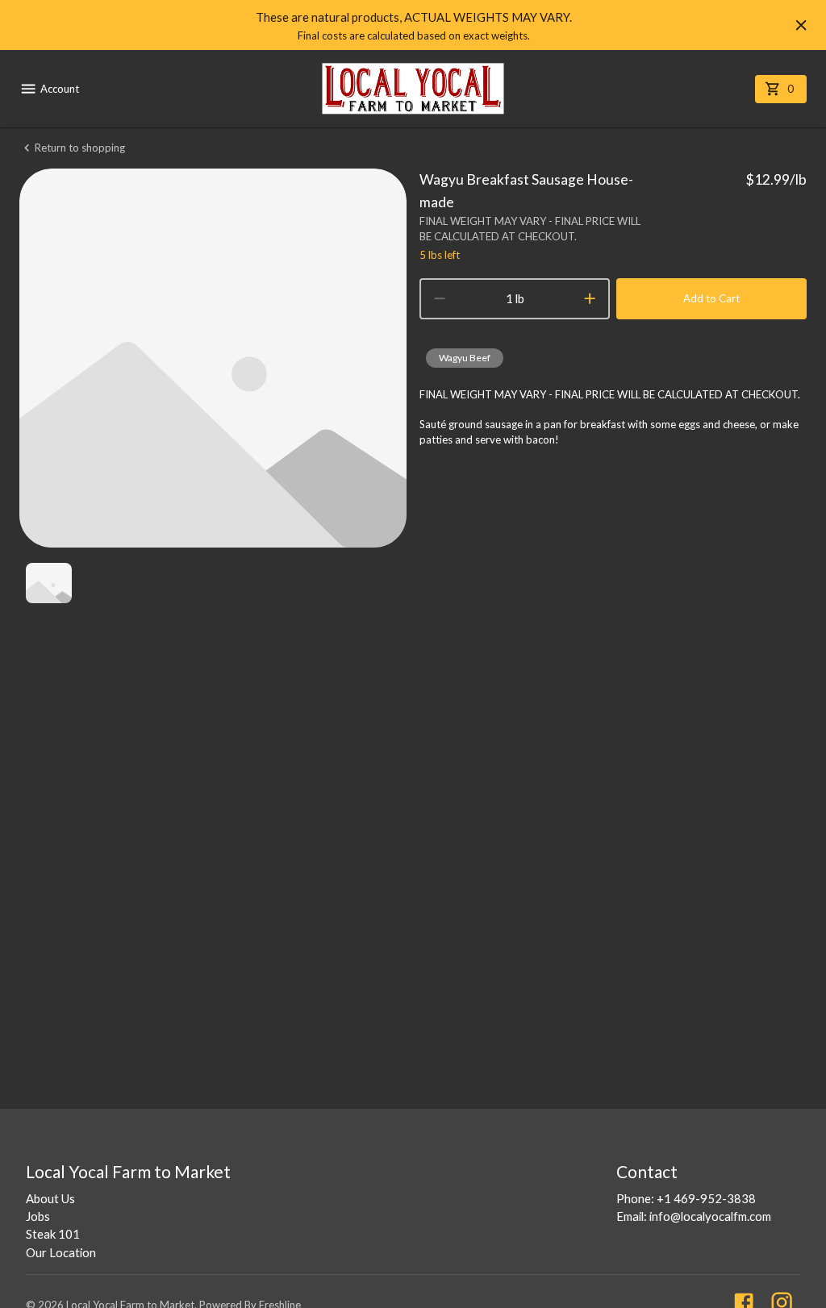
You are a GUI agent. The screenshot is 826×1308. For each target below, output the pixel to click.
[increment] (589, 298)
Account (59, 88)
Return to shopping (80, 147)
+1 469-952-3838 (706, 1198)
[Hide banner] (801, 25)
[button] (464, 358)
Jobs (38, 1216)
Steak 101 (53, 1234)
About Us (50, 1198)
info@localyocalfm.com (710, 1216)
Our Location (61, 1252)
